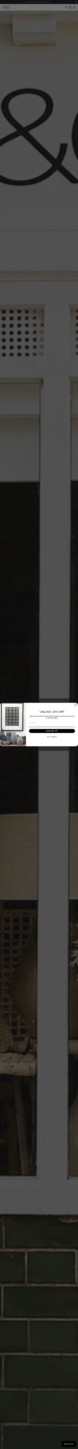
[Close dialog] (76, 705)
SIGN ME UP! (52, 731)
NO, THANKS (52, 737)
